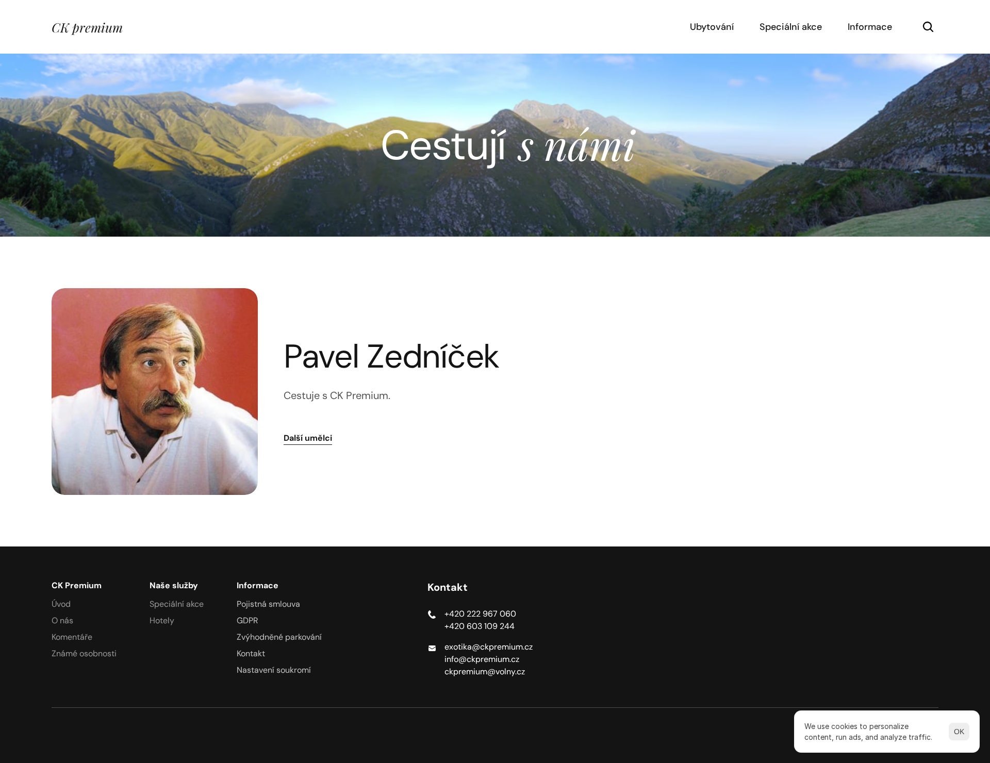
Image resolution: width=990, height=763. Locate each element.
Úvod (61, 604)
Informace (870, 27)
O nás (62, 620)
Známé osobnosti (84, 653)
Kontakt (251, 653)
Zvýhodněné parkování (279, 637)
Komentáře (72, 637)
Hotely (162, 620)
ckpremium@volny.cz (484, 671)
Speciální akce (791, 27)
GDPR (247, 620)
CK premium (87, 27)
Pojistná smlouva (268, 604)
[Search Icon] (928, 26)
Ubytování (712, 27)
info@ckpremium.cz (481, 659)
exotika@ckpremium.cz (488, 646)
